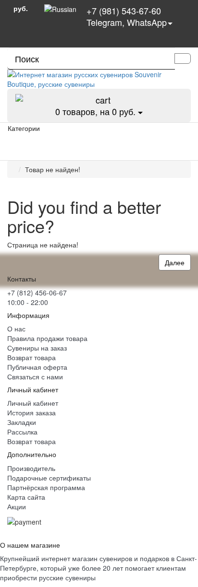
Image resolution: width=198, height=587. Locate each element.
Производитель (31, 468)
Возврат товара (31, 357)
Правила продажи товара (47, 338)
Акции (16, 506)
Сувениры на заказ (37, 347)
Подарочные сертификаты (49, 477)
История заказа (31, 412)
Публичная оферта (37, 367)
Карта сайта (26, 497)
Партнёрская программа (46, 487)
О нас (16, 328)
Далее (175, 262)
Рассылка (22, 431)
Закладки (21, 422)
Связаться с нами (35, 376)
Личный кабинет (32, 403)
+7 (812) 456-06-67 (37, 292)
